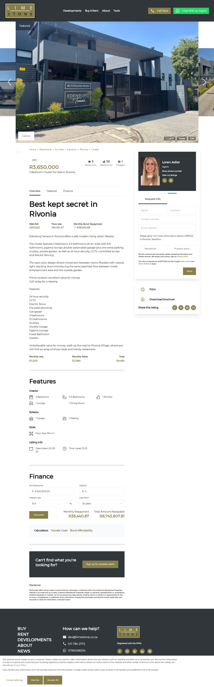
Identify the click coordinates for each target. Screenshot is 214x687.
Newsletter (150, 248)
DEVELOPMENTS (35, 639)
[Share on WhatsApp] (187, 307)
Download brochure (162, 299)
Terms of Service (144, 264)
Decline (35, 680)
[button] (9, 82)
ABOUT (25, 645)
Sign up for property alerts (100, 564)
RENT (23, 634)
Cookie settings (14, 680)
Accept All (52, 680)
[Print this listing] (142, 289)
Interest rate (35, 498)
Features (52, 191)
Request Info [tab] (153, 199)
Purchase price (36, 485)
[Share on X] (180, 307)
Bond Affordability (81, 530)
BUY (22, 628)
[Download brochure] (142, 299)
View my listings (169, 175)
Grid (192, 138)
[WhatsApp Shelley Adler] (170, 180)
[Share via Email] (193, 307)
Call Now (162, 10)
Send (189, 271)
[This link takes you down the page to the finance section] (75, 227)
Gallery (26, 135)
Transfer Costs (59, 530)
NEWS (24, 651)
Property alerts (182, 248)
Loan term (84, 498)
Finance (68, 191)
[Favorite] (18, 152)
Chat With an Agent (194, 10)
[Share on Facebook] (174, 307)
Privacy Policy (182, 257)
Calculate (39, 514)
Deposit (82, 485)
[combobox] (105, 503)
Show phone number (172, 171)
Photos (182, 138)
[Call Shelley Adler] (164, 180)
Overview (34, 191)
